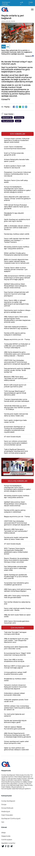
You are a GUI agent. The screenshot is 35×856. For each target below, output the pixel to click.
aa (7, 46)
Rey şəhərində (7, 121)
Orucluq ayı (19, 117)
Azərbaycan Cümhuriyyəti (10, 818)
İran (2, 822)
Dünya (3, 804)
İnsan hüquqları (7, 815)
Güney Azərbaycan (8, 801)
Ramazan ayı (7, 117)
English (31, 3)
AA (3, 46)
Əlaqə (3, 832)
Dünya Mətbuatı (7, 808)
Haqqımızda (5, 836)
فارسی (21, 3)
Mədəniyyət (5, 811)
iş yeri (18, 121)
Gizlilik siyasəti (6, 839)
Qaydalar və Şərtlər (8, 843)
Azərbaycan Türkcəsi (6, 3)
